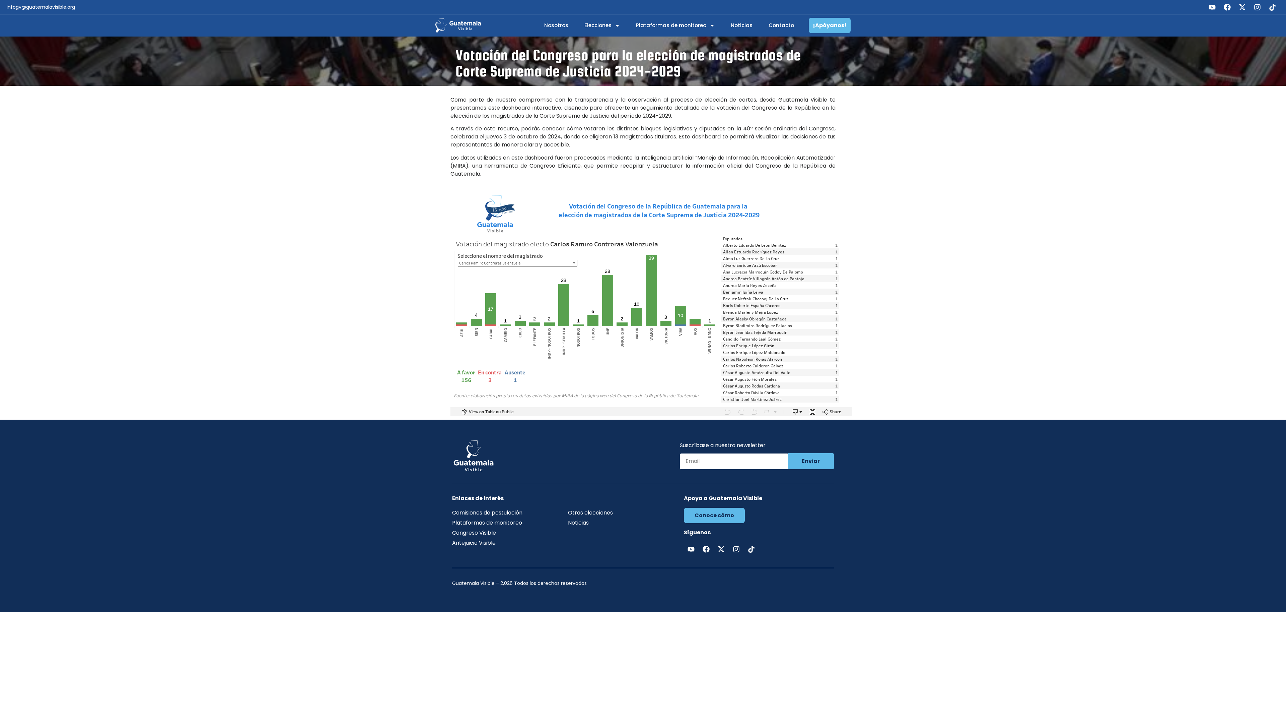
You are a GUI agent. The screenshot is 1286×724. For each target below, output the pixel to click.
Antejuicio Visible (474, 543)
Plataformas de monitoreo (671, 25)
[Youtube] (1212, 7)
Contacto (781, 25)
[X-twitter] (1242, 7)
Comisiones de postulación (487, 513)
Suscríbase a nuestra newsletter (723, 446)
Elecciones (598, 25)
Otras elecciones (590, 513)
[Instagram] (1257, 7)
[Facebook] (1227, 7)
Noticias (742, 25)
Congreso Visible (474, 533)
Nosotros (556, 25)
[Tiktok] (1272, 7)
